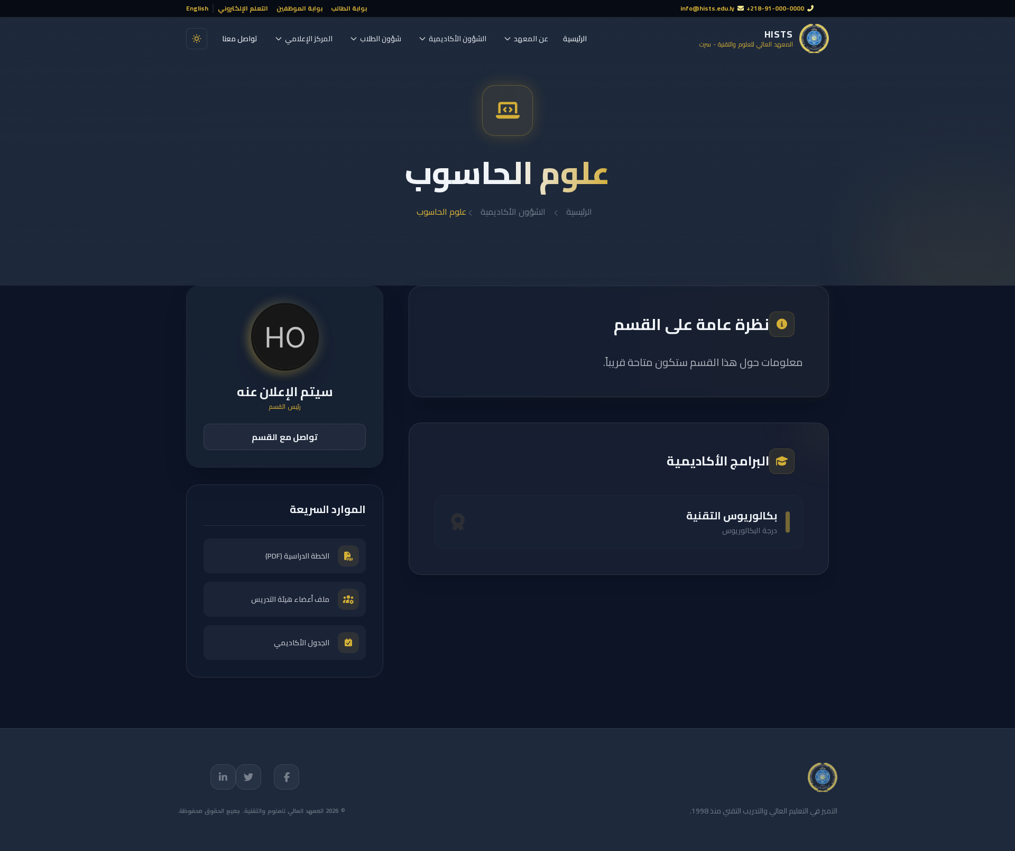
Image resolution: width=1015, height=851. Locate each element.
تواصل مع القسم (285, 437)
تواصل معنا (239, 38)
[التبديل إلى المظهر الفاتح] (196, 38)
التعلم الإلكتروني (243, 8)
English (197, 8)
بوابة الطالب (349, 8)
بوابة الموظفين (299, 8)
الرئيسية (575, 38)
